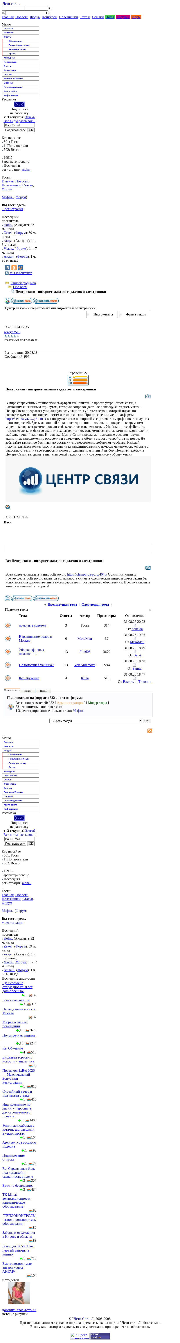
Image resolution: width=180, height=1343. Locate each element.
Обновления (15, 41)
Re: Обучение (29, 678)
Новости (21, 17)
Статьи (85, 17)
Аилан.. (9, 256)
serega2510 (12, 332)
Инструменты (103, 314)
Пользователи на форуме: (17, 690)
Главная (8, 17)
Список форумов (23, 283)
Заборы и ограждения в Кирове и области (18, 1234)
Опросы (8, 83)
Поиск (27, 690)
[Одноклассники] (14, 267)
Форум (35, 17)
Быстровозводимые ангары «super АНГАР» (17, 1267)
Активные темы (17, 49)
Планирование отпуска (13, 1157)
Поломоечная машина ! (36, 665)
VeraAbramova (84, 665)
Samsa (137, 668)
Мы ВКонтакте (20, 273)
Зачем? (30, 117)
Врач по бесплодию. (17, 1185)
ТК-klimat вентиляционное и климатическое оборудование (16, 1200)
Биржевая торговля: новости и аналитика (18, 1059)
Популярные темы (19, 45)
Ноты (110, 17)
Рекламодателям (13, 87)
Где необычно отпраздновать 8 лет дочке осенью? (17, 987)
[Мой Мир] (20, 267)
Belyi (137, 655)
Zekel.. (8, 233)
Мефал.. (8, 197)
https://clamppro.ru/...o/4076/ (87, 574)
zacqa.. (8, 240)
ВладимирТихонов (137, 681)
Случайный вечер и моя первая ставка (17, 1093)
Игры (136, 17)
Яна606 (84, 652)
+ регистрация (12, 209)
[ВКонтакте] (7, 267)
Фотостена (10, 70)
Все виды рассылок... (19, 121)
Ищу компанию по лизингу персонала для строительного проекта (16, 1110)
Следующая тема (95, 604)
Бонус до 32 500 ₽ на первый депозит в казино (18, 1250)
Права (43, 690)
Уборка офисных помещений (31, 652)
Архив (12, 53)
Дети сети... (11, 3)
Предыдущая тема (62, 604)
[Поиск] (3, 13)
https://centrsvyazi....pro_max (25, 419)
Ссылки (98, 17)
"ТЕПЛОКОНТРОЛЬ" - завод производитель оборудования (19, 1219)
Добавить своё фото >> (19, 1310)
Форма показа (136, 314)
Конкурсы (49, 17)
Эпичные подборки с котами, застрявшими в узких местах (18, 1129)
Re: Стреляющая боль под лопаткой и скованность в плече (18, 1172)
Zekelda (137, 629)
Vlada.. (9, 248)
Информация (11, 95)
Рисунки (123, 17)
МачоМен (84, 638)
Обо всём (20, 287)
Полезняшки (68, 17)
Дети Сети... (83, 1319)
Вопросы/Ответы (13, 78)
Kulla (85, 678)
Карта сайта (10, 91)
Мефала (78, 711)
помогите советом (32, 625)
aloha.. (26, 169)
